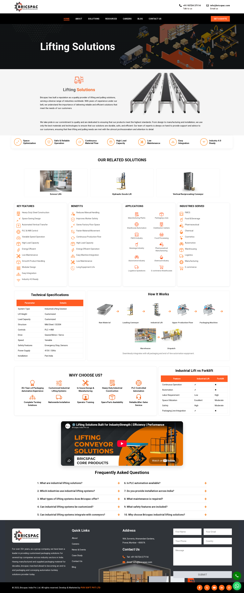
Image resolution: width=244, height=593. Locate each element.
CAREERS (127, 19)
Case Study (77, 555)
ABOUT (78, 19)
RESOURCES (111, 19)
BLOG (140, 19)
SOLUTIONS (93, 19)
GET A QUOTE (220, 19)
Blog (74, 567)
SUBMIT (202, 574)
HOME (66, 19)
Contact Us (77, 561)
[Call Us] (237, 576)
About (75, 538)
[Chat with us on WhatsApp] (237, 586)
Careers (75, 544)
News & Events (79, 549)
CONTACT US (155, 19)
